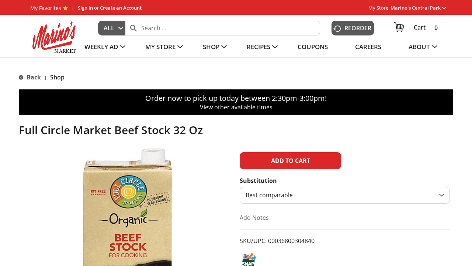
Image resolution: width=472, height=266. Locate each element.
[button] (418, 7)
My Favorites (45, 7)
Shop (57, 77)
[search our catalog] (133, 28)
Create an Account (121, 7)
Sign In (85, 7)
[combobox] (111, 28)
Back (33, 77)
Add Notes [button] (254, 218)
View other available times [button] (236, 107)
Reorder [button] (357, 28)
